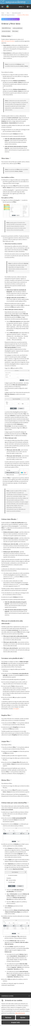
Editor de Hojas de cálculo (8, 15)
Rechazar (8, 1017)
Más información (20, 1013)
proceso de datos (6, 31)
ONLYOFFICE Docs (6, 28)
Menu (20, 6)
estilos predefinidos (17, 28)
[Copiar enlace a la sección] (12, 36)
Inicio (2, 13)
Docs (8, 13)
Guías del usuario (16, 13)
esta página (16, 708)
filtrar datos (15, 31)
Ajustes (22, 1017)
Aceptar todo (15, 1022)
